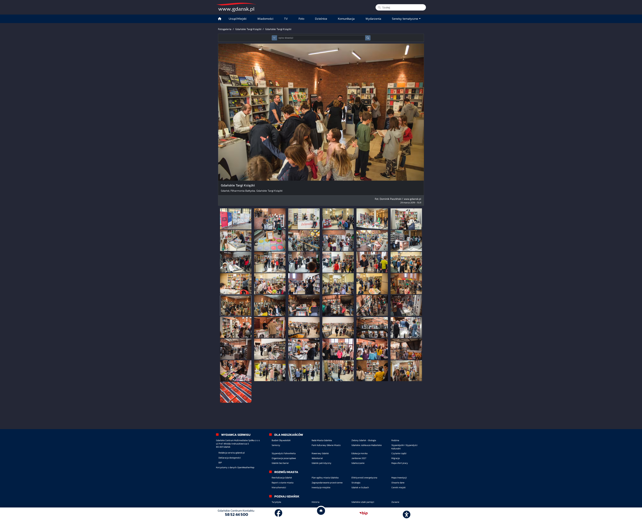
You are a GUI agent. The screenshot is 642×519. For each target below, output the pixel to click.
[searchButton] (367, 37)
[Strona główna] (219, 19)
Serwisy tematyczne (405, 19)
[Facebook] (278, 513)
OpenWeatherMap (245, 467)
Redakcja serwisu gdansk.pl (232, 452)
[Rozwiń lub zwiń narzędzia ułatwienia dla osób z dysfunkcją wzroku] (406, 513)
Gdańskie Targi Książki (248, 29)
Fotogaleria (224, 29)
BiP (220, 462)
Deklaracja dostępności (230, 457)
